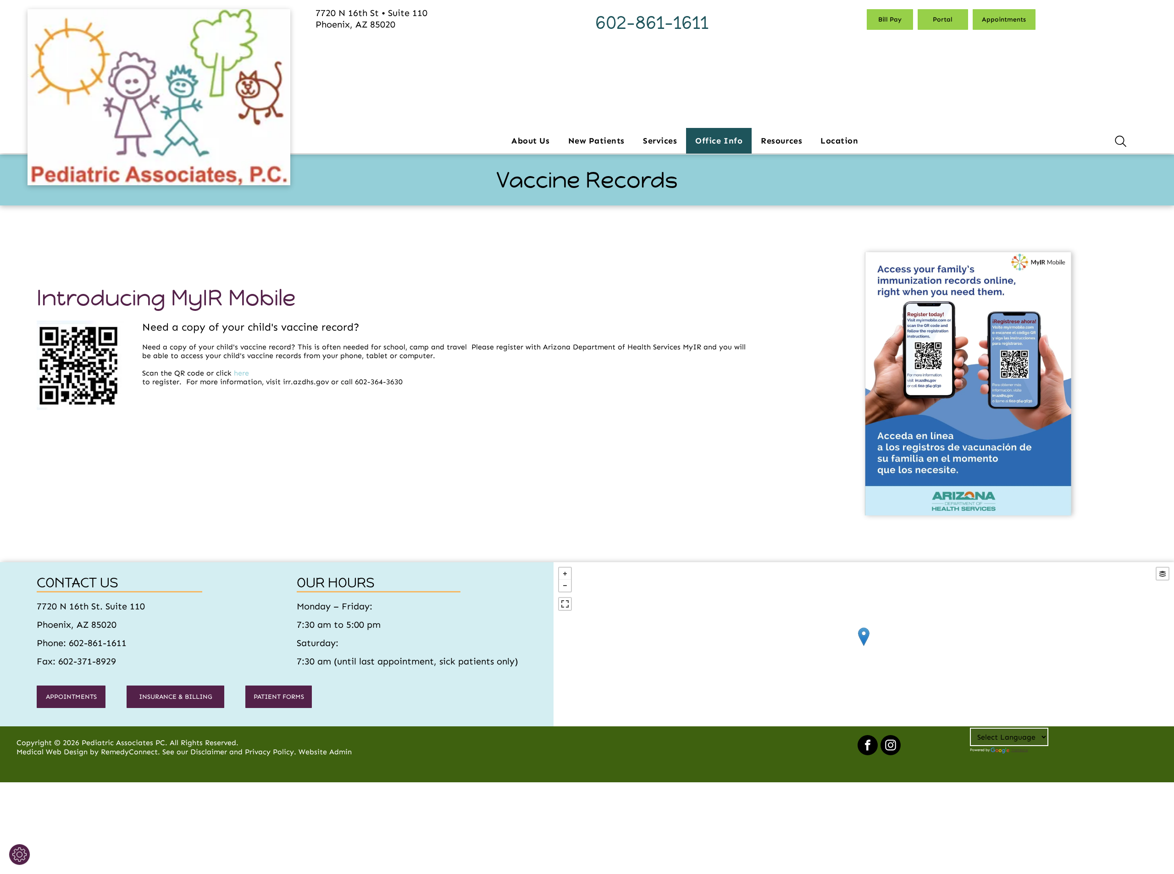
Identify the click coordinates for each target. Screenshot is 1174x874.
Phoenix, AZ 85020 (76, 624)
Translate (1019, 749)
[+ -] (864, 646)
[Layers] (1162, 574)
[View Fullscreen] (565, 604)
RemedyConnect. (130, 751)
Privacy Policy (269, 751)
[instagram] (890, 746)
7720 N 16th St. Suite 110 (91, 606)
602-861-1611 (652, 22)
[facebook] (868, 746)
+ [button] (565, 574)
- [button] (565, 586)
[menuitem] (530, 141)
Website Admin (325, 751)
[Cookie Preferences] (19, 854)
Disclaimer (208, 751)
